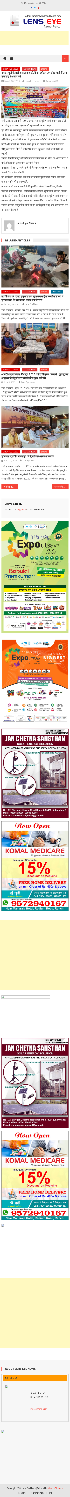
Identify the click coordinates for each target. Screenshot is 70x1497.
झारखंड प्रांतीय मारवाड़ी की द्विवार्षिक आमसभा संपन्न (27, 456)
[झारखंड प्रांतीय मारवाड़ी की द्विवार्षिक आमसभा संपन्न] (35, 427)
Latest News (29, 68)
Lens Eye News (32, 81)
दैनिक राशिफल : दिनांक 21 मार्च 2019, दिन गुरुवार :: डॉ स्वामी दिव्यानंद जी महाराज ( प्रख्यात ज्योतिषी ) (61, 486)
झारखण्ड (44, 68)
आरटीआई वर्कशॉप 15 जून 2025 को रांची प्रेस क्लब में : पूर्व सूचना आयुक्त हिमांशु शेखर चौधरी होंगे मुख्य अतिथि (34, 376)
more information (38, 1408)
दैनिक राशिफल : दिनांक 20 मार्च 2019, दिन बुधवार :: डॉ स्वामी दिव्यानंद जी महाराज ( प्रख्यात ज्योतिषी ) (12, 486)
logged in (21, 509)
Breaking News (10, 68)
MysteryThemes (55, 1488)
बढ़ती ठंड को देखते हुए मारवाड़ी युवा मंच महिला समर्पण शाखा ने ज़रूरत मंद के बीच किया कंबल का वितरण (32, 298)
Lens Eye (22, 1492)
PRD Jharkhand (37, 1492)
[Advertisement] (35, 955)
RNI (50, 1492)
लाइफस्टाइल (57, 291)
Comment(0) (52, 81)
